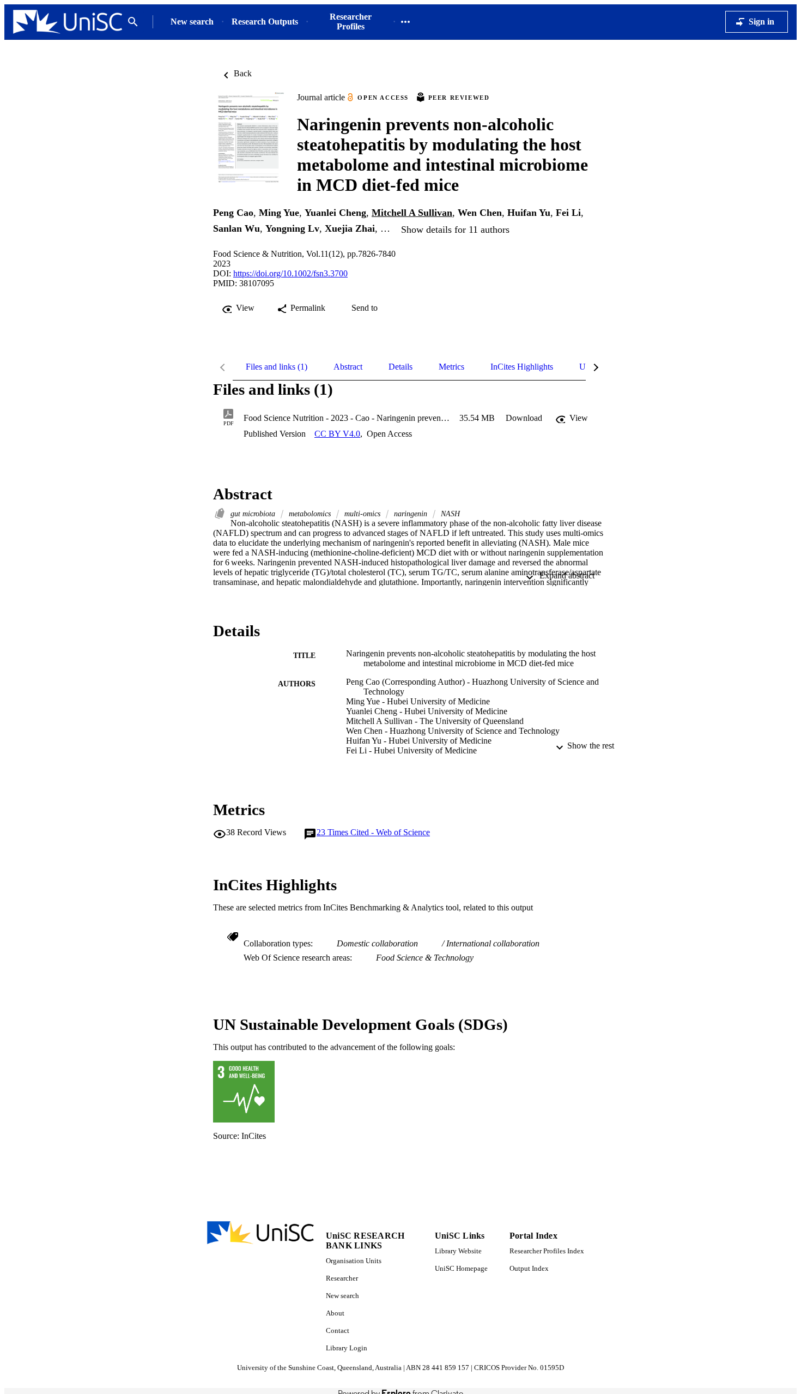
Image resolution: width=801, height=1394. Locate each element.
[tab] (276, 367)
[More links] (405, 22)
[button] (524, 418)
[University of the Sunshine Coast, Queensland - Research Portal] (67, 22)
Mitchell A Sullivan (412, 212)
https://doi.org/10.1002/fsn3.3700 (290, 273)
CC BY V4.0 (337, 433)
